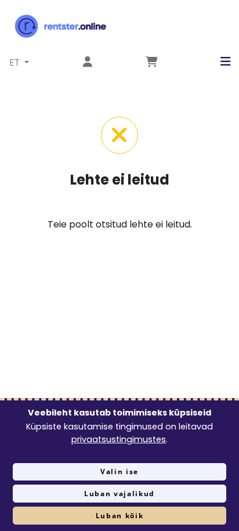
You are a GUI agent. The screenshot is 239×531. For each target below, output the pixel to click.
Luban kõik (120, 515)
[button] (216, 61)
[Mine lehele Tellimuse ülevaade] (151, 62)
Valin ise (119, 471)
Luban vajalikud (119, 493)
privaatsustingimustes (118, 439)
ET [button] (16, 62)
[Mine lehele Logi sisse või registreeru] (87, 62)
